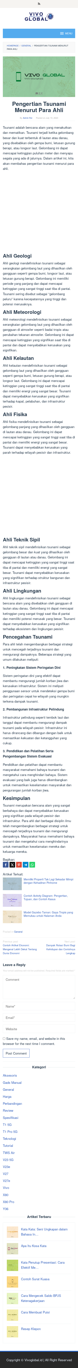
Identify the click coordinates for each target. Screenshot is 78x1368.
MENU (68, 33)
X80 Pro (8, 1201)
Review (8, 1110)
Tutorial (8, 1145)
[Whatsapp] (32, 865)
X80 (5, 1194)
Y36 (5, 1208)
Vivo (6, 1187)
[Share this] (6, 865)
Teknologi (9, 1138)
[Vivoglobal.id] (39, 15)
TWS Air (9, 1152)
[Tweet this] (12, 865)
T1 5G (7, 1124)
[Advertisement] (39, 213)
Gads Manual (12, 1082)
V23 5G (8, 1159)
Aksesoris (10, 1075)
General (18, 931)
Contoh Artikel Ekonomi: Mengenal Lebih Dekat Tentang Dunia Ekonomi (20, 947)
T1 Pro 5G (10, 1131)
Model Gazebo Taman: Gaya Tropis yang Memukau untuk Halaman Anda (48, 914)
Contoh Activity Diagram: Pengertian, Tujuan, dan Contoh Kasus (46, 897)
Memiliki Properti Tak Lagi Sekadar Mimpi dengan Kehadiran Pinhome (48, 881)
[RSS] (39, 4)
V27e (6, 1180)
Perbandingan (12, 1103)
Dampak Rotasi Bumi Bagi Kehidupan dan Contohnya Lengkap (60, 947)
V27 (5, 1173)
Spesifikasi (10, 1117)
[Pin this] (19, 865)
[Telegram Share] (25, 865)
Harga (7, 1096)
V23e (6, 1166)
